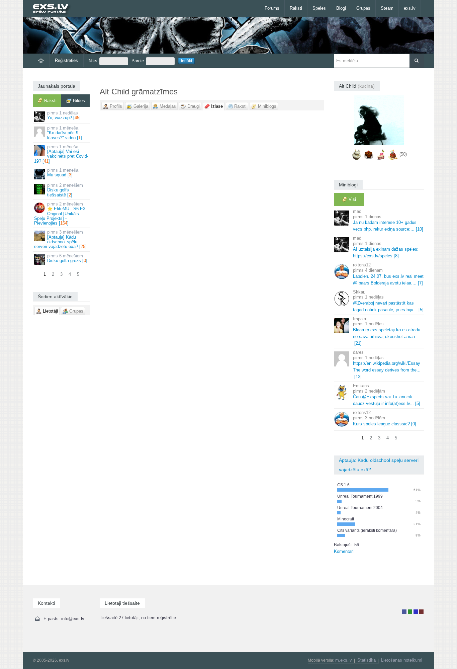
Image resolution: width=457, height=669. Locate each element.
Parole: (138, 60)
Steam (387, 8)
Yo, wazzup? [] (64, 115)
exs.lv (410, 8)
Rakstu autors (410, 611)
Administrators (421, 611)
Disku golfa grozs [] (67, 258)
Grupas (363, 8)
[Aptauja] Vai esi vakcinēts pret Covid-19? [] (61, 154)
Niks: (94, 60)
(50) (403, 154)
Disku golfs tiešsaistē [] (65, 190)
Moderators (415, 611)
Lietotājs (404, 611)
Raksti (296, 8)
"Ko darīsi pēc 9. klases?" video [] (64, 133)
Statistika (366, 660)
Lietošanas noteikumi (401, 660)
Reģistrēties (66, 60)
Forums (272, 8)
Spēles (319, 8)
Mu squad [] (62, 172)
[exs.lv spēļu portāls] (54, 9)
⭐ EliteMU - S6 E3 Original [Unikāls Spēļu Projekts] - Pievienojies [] (59, 213)
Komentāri (344, 551)
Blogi (341, 8)
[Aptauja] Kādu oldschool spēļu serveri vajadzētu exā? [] (60, 239)
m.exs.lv (343, 660)
